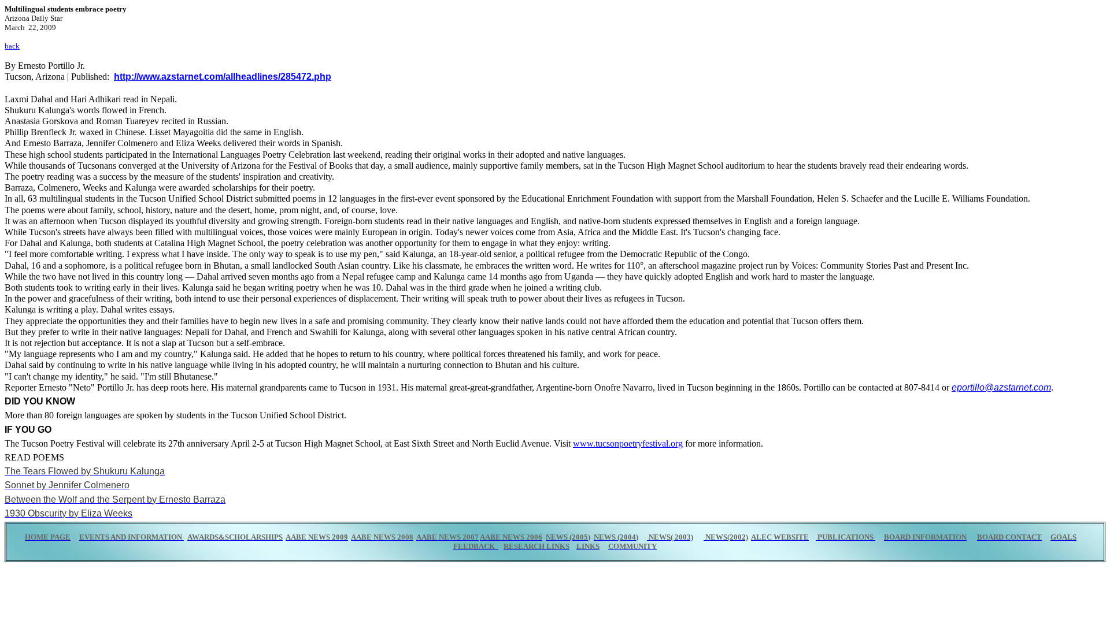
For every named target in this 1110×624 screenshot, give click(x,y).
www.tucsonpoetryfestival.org (628, 443)
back (12, 46)
